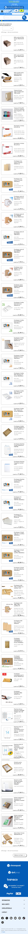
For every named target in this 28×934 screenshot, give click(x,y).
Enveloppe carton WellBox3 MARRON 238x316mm (18, 286)
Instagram (2, 922)
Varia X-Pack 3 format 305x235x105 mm (19, 833)
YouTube (15, 918)
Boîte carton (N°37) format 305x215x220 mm (19, 56)
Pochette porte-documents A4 (18, 763)
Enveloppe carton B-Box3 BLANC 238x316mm (19, 233)
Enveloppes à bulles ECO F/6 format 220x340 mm (19, 304)
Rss (11, 918)
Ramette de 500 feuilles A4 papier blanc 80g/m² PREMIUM (18, 782)
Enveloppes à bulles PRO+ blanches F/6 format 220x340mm (19, 374)
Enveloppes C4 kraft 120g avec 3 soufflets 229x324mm (19, 534)
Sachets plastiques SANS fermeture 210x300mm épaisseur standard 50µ (18, 818)
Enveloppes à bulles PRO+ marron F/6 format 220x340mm (19, 410)
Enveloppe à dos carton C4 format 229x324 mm (18, 162)
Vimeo (24, 918)
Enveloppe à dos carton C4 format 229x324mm (18, 180)
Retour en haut (19, 855)
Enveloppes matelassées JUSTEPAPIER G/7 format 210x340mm (18, 640)
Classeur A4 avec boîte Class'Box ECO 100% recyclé (19, 92)
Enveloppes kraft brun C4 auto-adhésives (18, 622)
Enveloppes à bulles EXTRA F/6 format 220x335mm (19, 357)
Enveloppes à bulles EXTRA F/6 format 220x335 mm (19, 339)
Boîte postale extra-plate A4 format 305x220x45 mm (19, 74)
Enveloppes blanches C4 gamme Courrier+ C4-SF (19, 463)
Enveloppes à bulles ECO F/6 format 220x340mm (19, 321)
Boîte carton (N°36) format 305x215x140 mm (19, 39)
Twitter (7, 918)
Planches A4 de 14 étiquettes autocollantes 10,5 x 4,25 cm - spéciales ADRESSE (19, 729)
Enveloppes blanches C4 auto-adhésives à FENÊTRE (19, 445)
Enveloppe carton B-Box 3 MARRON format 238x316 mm (19, 215)
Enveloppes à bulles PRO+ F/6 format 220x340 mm (19, 392)
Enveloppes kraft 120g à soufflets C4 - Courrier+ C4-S (19, 587)
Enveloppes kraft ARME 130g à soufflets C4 (18, 604)
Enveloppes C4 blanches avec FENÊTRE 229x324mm (19, 498)
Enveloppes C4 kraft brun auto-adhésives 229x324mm (19, 569)
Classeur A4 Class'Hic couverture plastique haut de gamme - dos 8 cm (19, 110)
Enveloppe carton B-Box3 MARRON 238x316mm (19, 251)
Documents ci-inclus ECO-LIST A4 (19, 126)
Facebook (2, 918)
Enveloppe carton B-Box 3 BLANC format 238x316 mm (19, 198)
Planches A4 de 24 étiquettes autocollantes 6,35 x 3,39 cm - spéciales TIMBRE (19, 747)
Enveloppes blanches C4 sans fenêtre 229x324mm (19, 481)
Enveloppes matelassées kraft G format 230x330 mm (19, 675)
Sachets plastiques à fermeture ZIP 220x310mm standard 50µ (19, 799)
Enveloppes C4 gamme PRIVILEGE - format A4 (19, 516)
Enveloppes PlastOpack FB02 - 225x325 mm (18, 693)
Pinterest (19, 918)
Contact (4, 912)
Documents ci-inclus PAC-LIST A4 (19, 144)
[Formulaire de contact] (14, 7)
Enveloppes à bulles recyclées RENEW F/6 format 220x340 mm (19, 428)
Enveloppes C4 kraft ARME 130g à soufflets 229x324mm (19, 551)
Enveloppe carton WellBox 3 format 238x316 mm (18, 268)
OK (24, 13)
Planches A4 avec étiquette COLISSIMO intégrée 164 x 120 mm (19, 711)
